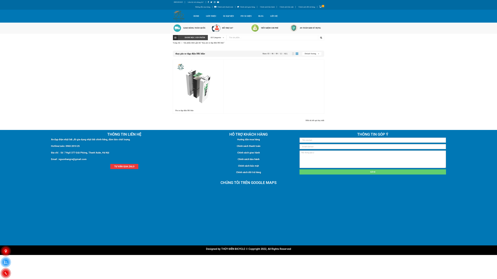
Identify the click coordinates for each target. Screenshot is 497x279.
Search (321, 37)
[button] (124, 166)
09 (277, 54)
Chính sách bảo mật (248, 165)
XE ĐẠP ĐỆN (228, 16)
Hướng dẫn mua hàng (248, 139)
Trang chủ (176, 43)
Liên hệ (274, 16)
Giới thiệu (211, 16)
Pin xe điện (246, 16)
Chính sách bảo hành (249, 159)
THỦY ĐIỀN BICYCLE (233, 248)
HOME (196, 16)
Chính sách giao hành (248, 152)
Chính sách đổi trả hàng (248, 172)
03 (268, 54)
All (286, 54)
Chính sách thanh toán (248, 146)
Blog (261, 16)
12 (281, 54)
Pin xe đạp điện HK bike (184, 110)
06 (272, 54)
